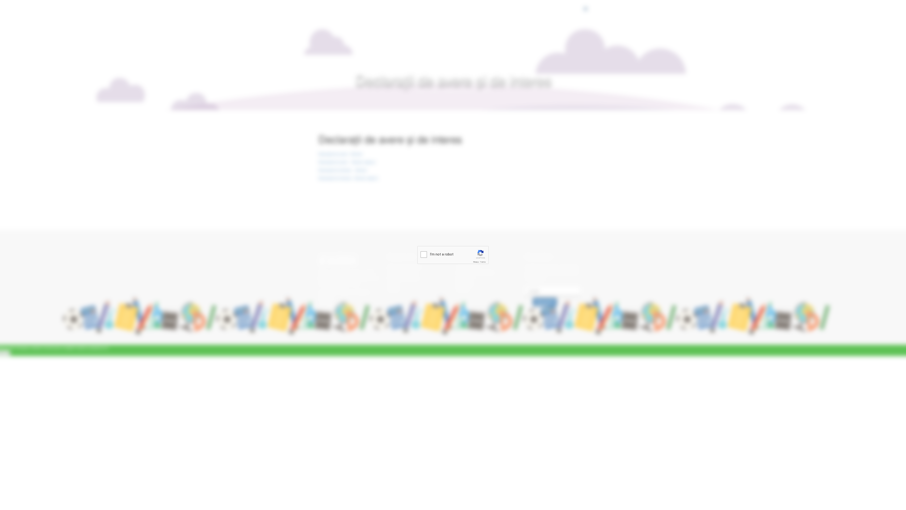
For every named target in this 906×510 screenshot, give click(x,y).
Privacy (476, 262)
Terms (483, 262)
